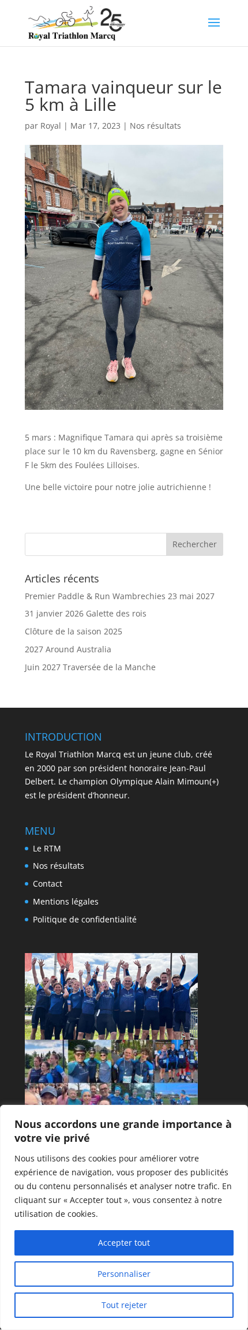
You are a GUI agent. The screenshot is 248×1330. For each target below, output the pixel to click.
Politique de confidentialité (85, 919)
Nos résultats (155, 125)
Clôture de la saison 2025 (73, 631)
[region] (124, 1217)
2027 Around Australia (68, 649)
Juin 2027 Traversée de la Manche (90, 667)
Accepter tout (124, 1242)
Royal (50, 125)
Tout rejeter (124, 1304)
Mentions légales (66, 901)
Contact (47, 883)
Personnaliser (124, 1273)
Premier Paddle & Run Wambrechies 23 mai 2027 (120, 596)
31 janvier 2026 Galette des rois (85, 613)
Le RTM (47, 848)
